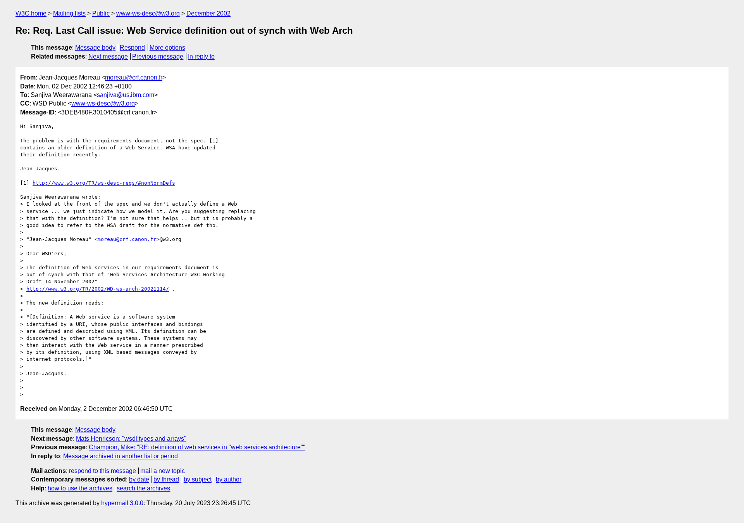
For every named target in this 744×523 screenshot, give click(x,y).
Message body (95, 47)
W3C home (31, 13)
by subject (198, 479)
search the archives (143, 488)
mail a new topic (162, 471)
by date (139, 479)
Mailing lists (69, 13)
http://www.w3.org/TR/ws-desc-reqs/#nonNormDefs (104, 183)
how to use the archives (80, 488)
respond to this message (102, 471)
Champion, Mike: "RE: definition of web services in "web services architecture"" (197, 447)
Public (101, 13)
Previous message (157, 56)
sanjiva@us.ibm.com (125, 95)
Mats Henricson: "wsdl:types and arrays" (131, 438)
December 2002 (208, 13)
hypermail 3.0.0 (122, 503)
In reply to (201, 56)
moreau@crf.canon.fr (133, 77)
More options (167, 47)
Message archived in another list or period (120, 456)
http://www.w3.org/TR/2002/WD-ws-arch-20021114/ (97, 289)
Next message (108, 56)
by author (228, 479)
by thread (166, 479)
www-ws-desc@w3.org (148, 13)
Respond (132, 47)
